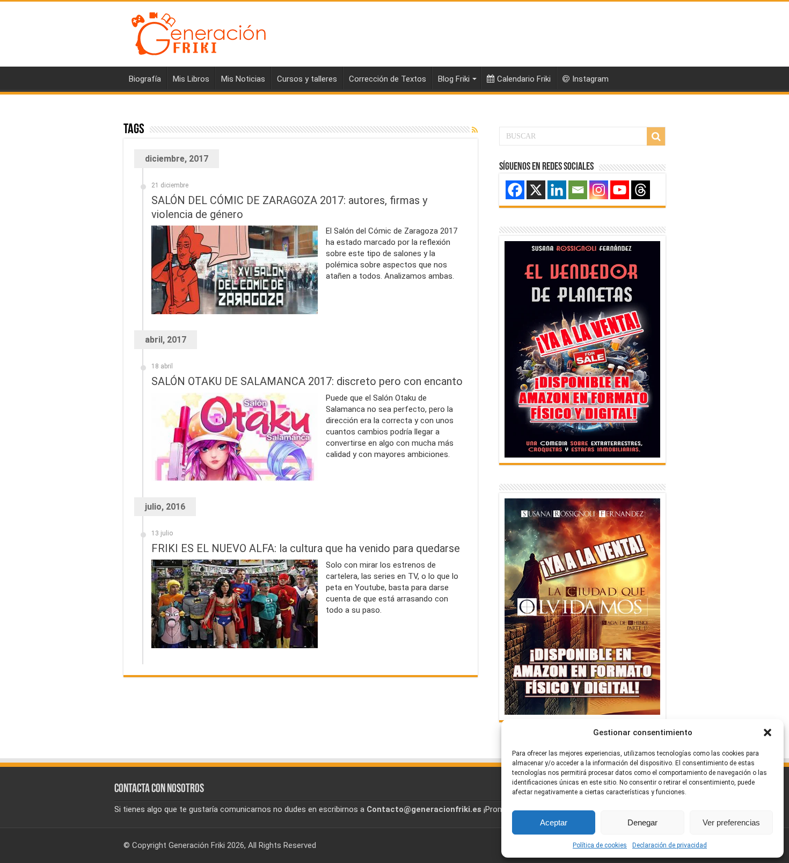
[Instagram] (598, 189)
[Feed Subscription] (475, 130)
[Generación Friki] (199, 32)
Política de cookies (600, 845)
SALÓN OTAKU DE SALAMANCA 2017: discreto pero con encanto (307, 381)
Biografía (145, 79)
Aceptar (553, 822)
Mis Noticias (243, 79)
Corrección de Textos (387, 79)
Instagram (590, 79)
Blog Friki (454, 79)
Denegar (642, 822)
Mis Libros (191, 79)
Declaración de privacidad (669, 845)
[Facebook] (515, 189)
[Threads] (640, 189)
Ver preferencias (731, 822)
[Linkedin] (556, 189)
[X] (536, 189)
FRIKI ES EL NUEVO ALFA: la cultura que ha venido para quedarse (305, 548)
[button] (767, 732)
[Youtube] (619, 189)
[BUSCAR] (656, 136)
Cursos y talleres (307, 79)
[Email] (577, 189)
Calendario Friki (524, 79)
